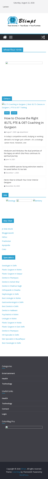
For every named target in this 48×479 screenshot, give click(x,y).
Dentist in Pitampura (10, 278)
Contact (5, 409)
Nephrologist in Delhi (10, 294)
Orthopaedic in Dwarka (11, 290)
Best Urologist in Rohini (11, 298)
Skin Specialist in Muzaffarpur (13, 339)
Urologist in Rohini (9, 318)
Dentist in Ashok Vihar (10, 282)
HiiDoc (4, 237)
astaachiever (23, 132)
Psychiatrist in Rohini (10, 314)
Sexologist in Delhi (9, 265)
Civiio (4, 249)
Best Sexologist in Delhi (11, 343)
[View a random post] (43, 37)
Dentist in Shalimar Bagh (12, 286)
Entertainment (8, 373)
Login (4, 414)
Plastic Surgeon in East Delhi (13, 327)
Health (5, 378)
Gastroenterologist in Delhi (12, 302)
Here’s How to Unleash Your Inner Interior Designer (21, 181)
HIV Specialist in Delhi (10, 335)
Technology (7, 384)
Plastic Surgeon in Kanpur (12, 274)
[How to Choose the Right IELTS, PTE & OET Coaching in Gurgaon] (24, 106)
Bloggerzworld (8, 233)
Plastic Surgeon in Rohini (12, 269)
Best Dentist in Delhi (10, 306)
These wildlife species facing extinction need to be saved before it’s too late (23, 167)
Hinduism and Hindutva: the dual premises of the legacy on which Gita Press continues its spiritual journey (23, 153)
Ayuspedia (6, 245)
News (7, 113)
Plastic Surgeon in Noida (11, 322)
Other (14, 113)
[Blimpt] (5, 37)
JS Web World (7, 229)
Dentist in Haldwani (9, 310)
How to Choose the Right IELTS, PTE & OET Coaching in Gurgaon (24, 122)
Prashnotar (6, 241)
